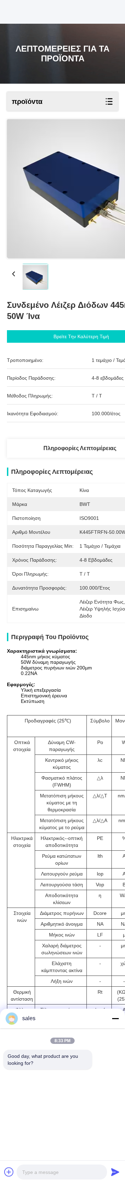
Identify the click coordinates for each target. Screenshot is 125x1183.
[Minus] (115, 1018)
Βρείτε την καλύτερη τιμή (81, 336)
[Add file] (9, 1172)
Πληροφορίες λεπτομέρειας (79, 448)
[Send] (115, 1172)
